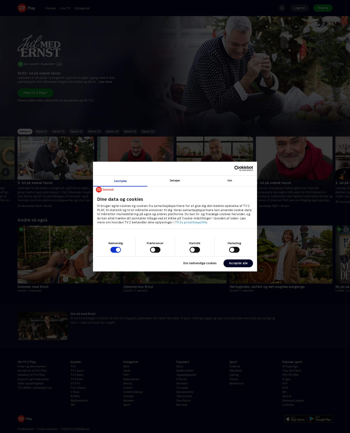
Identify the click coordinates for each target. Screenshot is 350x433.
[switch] (155, 250)
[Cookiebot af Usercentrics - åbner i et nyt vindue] (237, 168)
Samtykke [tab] (120, 180)
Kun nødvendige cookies (200, 263)
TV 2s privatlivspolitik (191, 222)
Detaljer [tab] (175, 180)
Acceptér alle (238, 263)
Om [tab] (229, 180)
